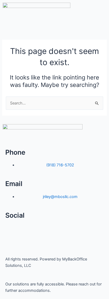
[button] (54, 28)
